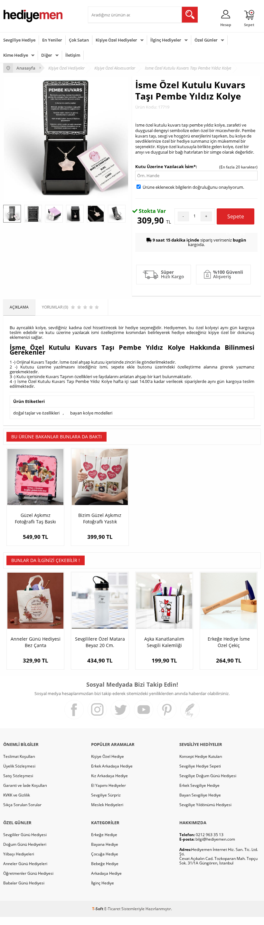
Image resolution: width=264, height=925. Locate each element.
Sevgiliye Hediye (19, 40)
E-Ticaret (112, 908)
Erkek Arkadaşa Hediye (112, 766)
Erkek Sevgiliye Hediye (199, 785)
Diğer (46, 55)
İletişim (72, 55)
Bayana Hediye (104, 844)
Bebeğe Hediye (104, 863)
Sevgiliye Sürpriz (106, 795)
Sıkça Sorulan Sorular (22, 804)
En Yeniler (52, 40)
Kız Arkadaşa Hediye (109, 775)
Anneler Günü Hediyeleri (25, 863)
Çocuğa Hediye (104, 854)
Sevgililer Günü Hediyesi (25, 834)
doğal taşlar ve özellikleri (36, 413)
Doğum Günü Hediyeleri (24, 844)
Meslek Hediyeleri (107, 804)
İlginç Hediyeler (165, 40)
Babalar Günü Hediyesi (23, 883)
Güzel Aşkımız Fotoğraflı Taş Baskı (35, 518)
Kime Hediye (15, 55)
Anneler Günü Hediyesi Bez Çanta (36, 642)
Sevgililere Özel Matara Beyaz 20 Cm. (100, 642)
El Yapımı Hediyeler (108, 785)
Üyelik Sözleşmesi (19, 766)
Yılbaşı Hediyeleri (18, 854)
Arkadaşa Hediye (106, 873)
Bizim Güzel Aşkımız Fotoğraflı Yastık (99, 518)
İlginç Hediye (102, 883)
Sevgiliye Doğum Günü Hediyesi (207, 775)
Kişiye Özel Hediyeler (116, 40)
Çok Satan (79, 40)
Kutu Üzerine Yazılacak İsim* (165, 166)
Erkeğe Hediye (104, 834)
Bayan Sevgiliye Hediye (200, 795)
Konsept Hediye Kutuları (200, 756)
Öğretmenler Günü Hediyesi (28, 873)
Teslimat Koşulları (19, 756)
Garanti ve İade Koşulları (25, 785)
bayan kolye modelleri (91, 413)
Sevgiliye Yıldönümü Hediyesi (205, 804)
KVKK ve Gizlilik (16, 795)
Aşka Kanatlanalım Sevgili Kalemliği (164, 642)
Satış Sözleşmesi (18, 775)
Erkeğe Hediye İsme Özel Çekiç (229, 642)
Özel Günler (206, 40)
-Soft (98, 908)
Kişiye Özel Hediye (107, 756)
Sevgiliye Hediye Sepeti (200, 766)
